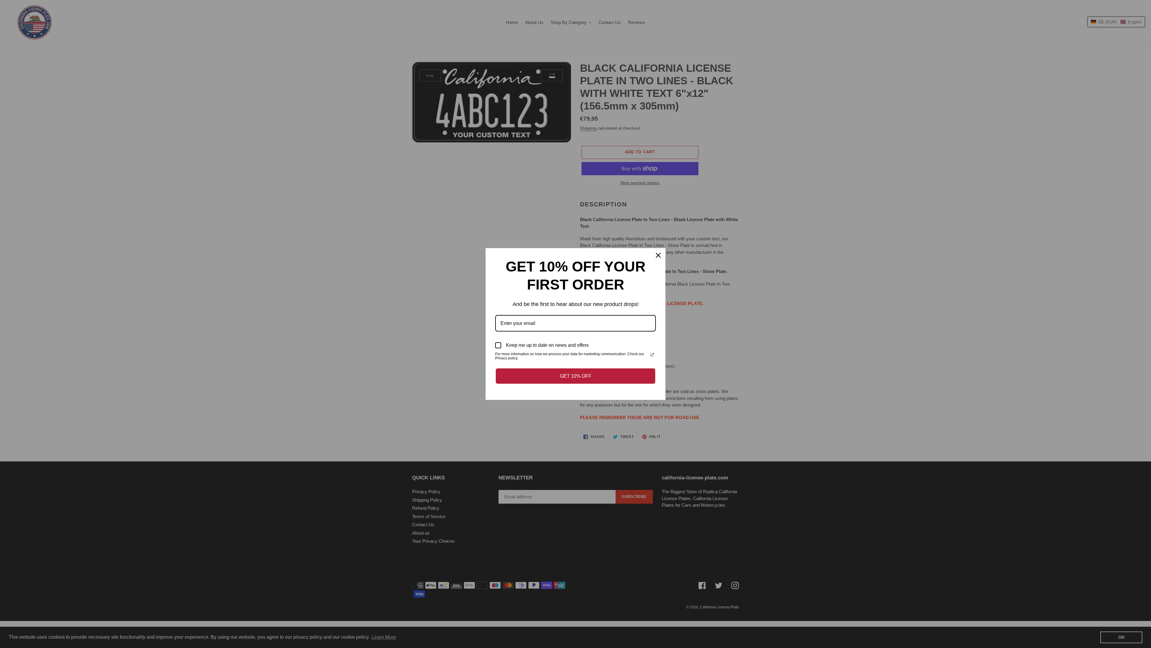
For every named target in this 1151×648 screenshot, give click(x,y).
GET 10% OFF (575, 376)
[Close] (658, 255)
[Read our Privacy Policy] (652, 354)
